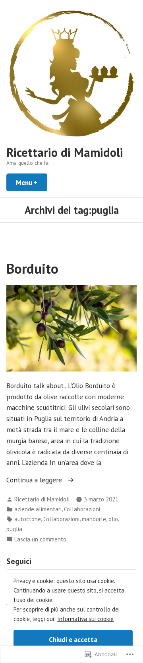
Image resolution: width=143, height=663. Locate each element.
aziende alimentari (38, 509)
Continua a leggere (35, 479)
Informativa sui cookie (85, 619)
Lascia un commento (40, 539)
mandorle (94, 519)
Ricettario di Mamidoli (64, 152)
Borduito (32, 268)
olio (113, 519)
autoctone (27, 519)
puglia (14, 529)
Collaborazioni (82, 509)
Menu (31, 182)
